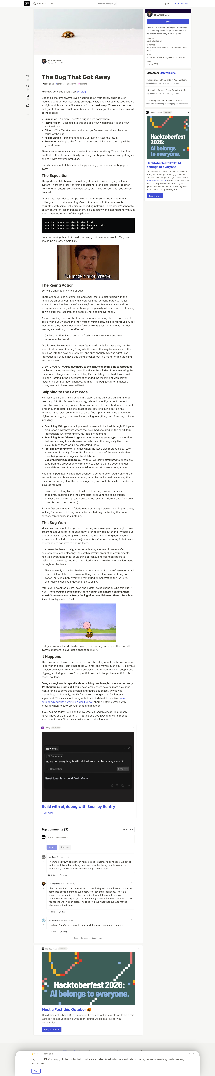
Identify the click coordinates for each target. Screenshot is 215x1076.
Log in (166, 3)
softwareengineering (66, 84)
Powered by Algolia (106, 4)
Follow (168, 21)
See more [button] (48, 813)
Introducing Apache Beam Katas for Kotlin (166, 91)
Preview (65, 847)
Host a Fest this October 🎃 (67, 1009)
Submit (52, 847)
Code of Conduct (81, 938)
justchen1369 (55, 920)
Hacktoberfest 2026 (156, 180)
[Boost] (28, 105)
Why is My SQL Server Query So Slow (167, 102)
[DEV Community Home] (27, 3)
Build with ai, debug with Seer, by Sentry (78, 806)
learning (82, 84)
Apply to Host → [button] (51, 1029)
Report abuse (97, 938)
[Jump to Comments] (28, 87)
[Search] (34, 3)
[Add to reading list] (28, 97)
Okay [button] (36, 1071)
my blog (81, 91)
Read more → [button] (155, 196)
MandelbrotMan (56, 883)
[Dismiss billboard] (194, 1054)
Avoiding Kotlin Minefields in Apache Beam (166, 81)
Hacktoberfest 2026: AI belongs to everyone (164, 165)
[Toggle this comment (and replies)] (44, 862)
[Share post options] (27, 114)
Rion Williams (54, 60)
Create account (181, 3)
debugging (48, 84)
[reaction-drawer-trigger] (27, 77)
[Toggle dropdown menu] (133, 728)
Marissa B (53, 857)
